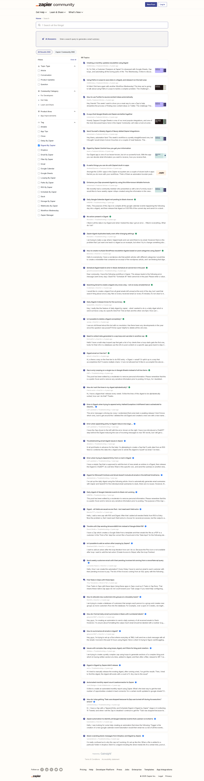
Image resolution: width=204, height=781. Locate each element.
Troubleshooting (99, 202)
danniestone (91, 478)
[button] (151, 4)
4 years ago (114, 66)
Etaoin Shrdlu (91, 529)
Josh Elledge (91, 685)
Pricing (83, 769)
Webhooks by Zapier (49, 206)
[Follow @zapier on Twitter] (56, 769)
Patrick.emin (91, 390)
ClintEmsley (91, 66)
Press (119, 769)
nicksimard (90, 117)
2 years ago (112, 219)
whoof (89, 356)
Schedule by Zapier (49, 192)
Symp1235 (90, 305)
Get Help (40, 12)
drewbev (90, 444)
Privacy (168, 776)
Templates (149, 769)
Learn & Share (56, 12)
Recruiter (90, 219)
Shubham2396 (92, 546)
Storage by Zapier (48, 201)
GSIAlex (89, 651)
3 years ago (107, 254)
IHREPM (89, 202)
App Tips (44, 131)
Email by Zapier (47, 155)
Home (38, 18)
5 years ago (110, 151)
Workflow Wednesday (50, 210)
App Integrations (164, 769)
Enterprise (137, 769)
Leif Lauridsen (92, 410)
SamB (89, 100)
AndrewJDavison (92, 168)
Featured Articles (102, 66)
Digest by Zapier (48, 145)
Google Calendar (47, 168)
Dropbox (44, 150)
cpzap (89, 322)
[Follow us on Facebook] (42, 769)
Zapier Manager (47, 215)
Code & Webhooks (104, 685)
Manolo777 (91, 512)
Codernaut (90, 288)
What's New (75, 12)
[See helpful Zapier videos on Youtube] (61, 769)
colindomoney (92, 705)
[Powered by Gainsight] (102, 754)
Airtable (44, 127)
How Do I (98, 254)
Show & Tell (103, 583)
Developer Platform (105, 769)
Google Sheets (47, 173)
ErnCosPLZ (90, 339)
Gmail (43, 164)
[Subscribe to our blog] (51, 769)
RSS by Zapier (46, 187)
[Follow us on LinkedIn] (47, 769)
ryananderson (91, 739)
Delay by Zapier (47, 141)
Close (43, 136)
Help (91, 769)
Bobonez (90, 254)
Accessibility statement (110, 759)
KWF (88, 373)
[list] (102, 66)
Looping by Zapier (48, 178)
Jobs (127, 769)
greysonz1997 (92, 617)
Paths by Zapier (47, 182)
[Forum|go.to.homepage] (56, 4)
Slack (43, 196)
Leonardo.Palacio (93, 566)
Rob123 (89, 600)
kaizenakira (91, 722)
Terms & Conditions (92, 759)
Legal (160, 776)
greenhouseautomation (95, 271)
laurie (89, 151)
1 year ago (110, 202)
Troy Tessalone (92, 583)
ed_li (88, 668)
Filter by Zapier (47, 159)
